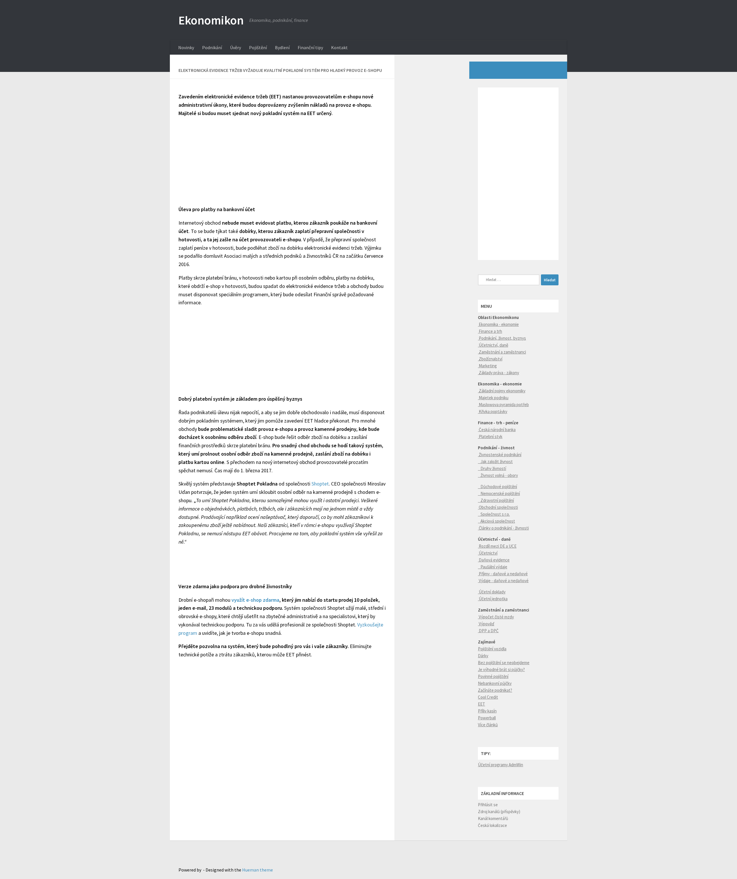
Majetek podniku (493, 397)
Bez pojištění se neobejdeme (503, 662)
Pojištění (258, 47)
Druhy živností (492, 468)
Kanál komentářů (493, 818)
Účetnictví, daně (493, 345)
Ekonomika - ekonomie (498, 324)
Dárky (483, 655)
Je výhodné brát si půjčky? (501, 669)
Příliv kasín (487, 711)
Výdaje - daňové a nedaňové (503, 580)
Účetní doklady (492, 592)
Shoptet (320, 483)
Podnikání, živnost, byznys (502, 338)
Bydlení (282, 47)
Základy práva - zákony (498, 372)
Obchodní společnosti (498, 507)
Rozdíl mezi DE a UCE (497, 546)
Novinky (186, 47)
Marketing (487, 365)
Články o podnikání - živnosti (503, 528)
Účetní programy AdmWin (500, 764)
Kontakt (339, 47)
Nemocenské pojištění (499, 493)
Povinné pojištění (493, 676)
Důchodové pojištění (497, 486)
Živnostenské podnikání (499, 454)
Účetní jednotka (493, 598)
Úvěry (235, 47)
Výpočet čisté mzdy (496, 617)
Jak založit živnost (495, 461)
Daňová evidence (494, 560)
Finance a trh (490, 331)
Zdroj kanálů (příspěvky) (499, 811)
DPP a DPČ (488, 630)
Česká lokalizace (492, 825)
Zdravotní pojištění (496, 500)
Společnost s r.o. (494, 514)
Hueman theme (257, 870)
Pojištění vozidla (492, 648)
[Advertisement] (282, 163)
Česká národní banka (497, 429)
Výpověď (486, 623)
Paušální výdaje (492, 567)
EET (481, 704)
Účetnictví (487, 553)
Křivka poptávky (492, 411)
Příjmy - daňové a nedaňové (503, 573)
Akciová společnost (496, 521)
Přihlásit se (488, 804)
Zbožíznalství (490, 359)
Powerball (487, 718)
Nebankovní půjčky (495, 683)
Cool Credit (488, 697)
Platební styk (490, 436)
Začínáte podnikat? (495, 690)
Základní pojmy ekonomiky (501, 390)
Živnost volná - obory (498, 475)
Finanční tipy (310, 47)
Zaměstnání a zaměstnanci (502, 352)
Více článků (488, 724)
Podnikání (212, 47)
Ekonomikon (211, 20)
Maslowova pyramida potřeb (503, 404)
